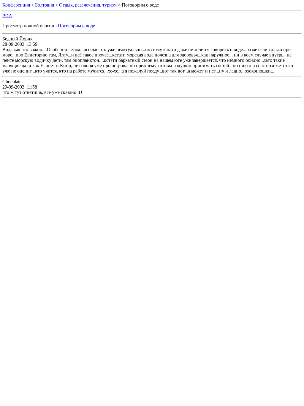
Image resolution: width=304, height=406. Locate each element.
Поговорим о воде (76, 25)
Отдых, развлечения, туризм (88, 4)
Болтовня (44, 4)
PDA (7, 15)
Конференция (16, 4)
